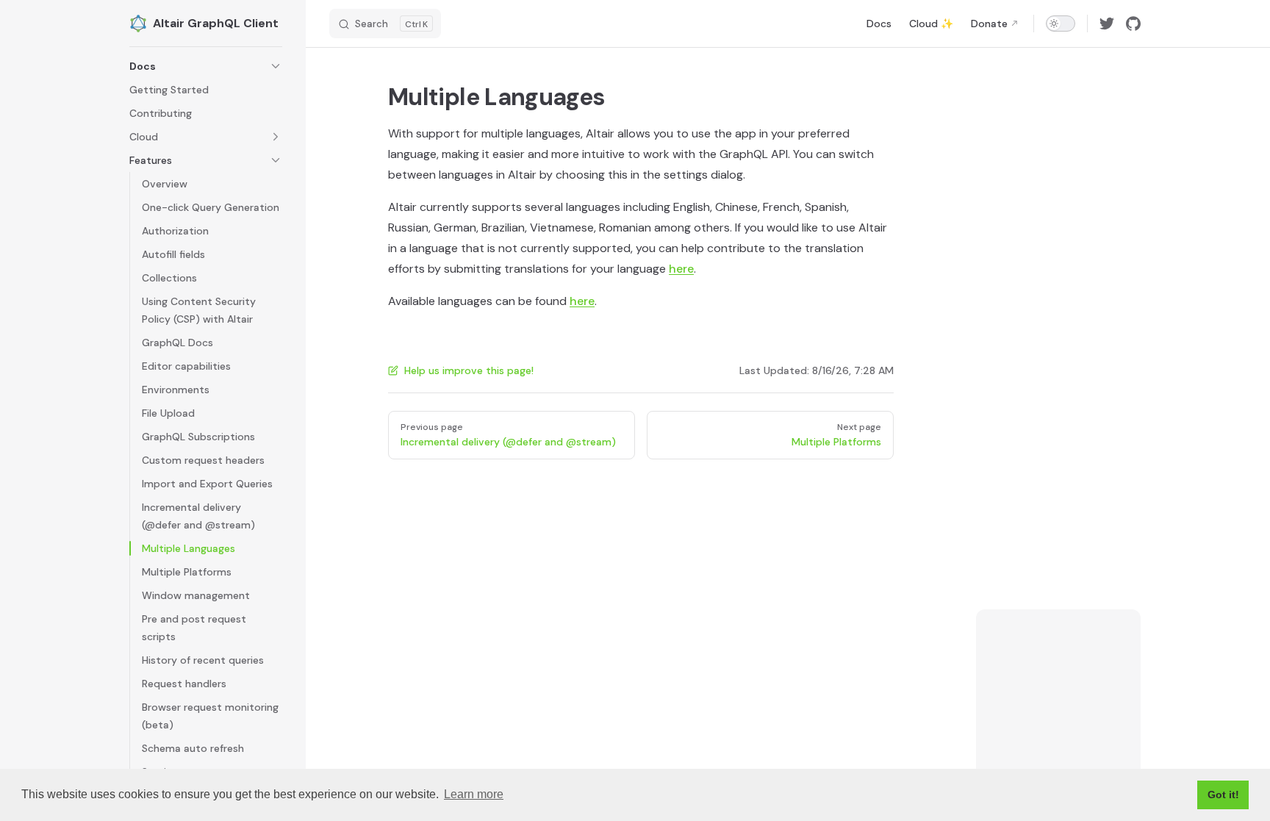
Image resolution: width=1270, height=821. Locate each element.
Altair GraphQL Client (216, 23)
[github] (1133, 23)
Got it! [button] (1223, 794)
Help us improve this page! (469, 370)
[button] (205, 66)
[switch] (1060, 23)
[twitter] (1107, 23)
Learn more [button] (473, 794)
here (681, 268)
